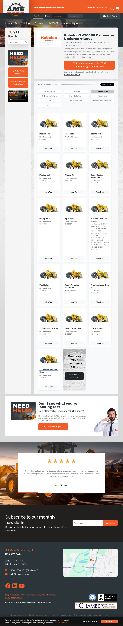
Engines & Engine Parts (49, 96)
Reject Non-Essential (90, 621)
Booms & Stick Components (102, 101)
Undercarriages (102, 91)
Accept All (109, 621)
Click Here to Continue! (74, 376)
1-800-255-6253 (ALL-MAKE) (23, 570)
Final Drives (76, 91)
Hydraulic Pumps (49, 91)
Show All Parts (107, 84)
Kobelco (27, 23)
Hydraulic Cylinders (75, 96)
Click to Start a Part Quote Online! (18, 82)
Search (18, 595)
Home (8, 23)
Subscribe (110, 523)
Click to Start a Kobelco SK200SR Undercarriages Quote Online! (89, 65)
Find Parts (38, 16)
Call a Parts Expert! (19, 72)
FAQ (13, 598)
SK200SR (53, 23)
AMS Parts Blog (28, 595)
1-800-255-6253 (99, 7)
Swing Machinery (76, 101)
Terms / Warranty (42, 595)
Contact (19, 598)
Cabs (49, 101)
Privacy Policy (60, 623)
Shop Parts (9, 595)
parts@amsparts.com (19, 574)
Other (49, 105)
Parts (18, 23)
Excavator (40, 23)
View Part (49, 149)
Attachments (102, 96)
